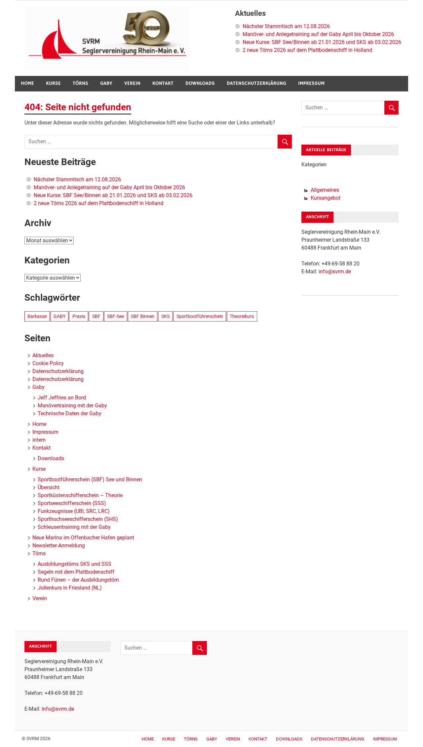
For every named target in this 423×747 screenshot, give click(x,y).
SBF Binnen (142, 316)
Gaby (106, 83)
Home (27, 83)
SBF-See (115, 316)
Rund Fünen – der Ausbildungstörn (78, 580)
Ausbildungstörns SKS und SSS (74, 564)
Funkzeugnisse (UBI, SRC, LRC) (74, 511)
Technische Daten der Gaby (69, 413)
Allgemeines (325, 190)
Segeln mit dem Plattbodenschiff (76, 572)
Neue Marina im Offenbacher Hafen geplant (83, 537)
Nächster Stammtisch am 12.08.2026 (286, 26)
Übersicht (48, 487)
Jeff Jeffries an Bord (62, 397)
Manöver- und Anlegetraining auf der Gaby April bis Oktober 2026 (318, 34)
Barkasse (37, 316)
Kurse (53, 83)
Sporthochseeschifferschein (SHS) (78, 519)
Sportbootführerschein (199, 316)
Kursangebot (325, 198)
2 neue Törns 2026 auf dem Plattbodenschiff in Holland (307, 50)
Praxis (78, 316)
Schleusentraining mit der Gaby (74, 527)
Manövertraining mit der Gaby (72, 405)
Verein (132, 83)
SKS (165, 316)
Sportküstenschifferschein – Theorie (80, 495)
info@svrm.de (335, 271)
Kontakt (162, 83)
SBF (96, 316)
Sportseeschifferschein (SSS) (72, 503)
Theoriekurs (242, 316)
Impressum (311, 83)
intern (39, 440)
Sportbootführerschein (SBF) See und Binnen (90, 479)
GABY (59, 316)
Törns (80, 83)
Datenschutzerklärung (256, 83)
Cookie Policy (48, 363)
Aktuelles (43, 355)
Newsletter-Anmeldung (58, 545)
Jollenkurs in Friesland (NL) (70, 588)
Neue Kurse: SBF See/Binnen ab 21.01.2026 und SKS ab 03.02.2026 (322, 42)
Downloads (200, 83)
